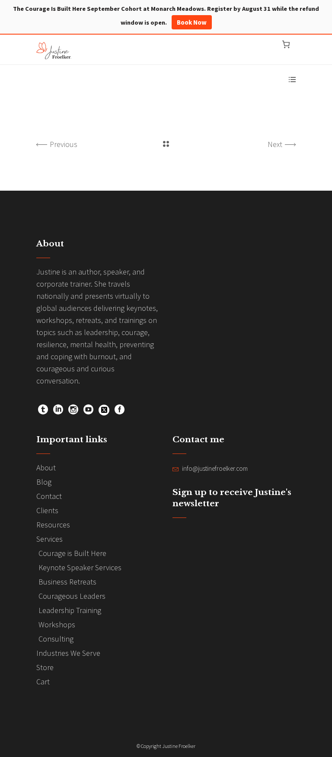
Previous (63, 144)
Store (45, 667)
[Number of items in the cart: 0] (286, 44)
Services (49, 539)
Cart (43, 682)
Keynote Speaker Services (79, 567)
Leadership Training (69, 610)
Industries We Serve (68, 653)
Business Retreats (67, 582)
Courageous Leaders (71, 596)
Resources (53, 525)
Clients (47, 510)
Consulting (55, 639)
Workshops (56, 624)
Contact (49, 496)
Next (275, 144)
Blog (43, 482)
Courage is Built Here (72, 553)
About (46, 468)
